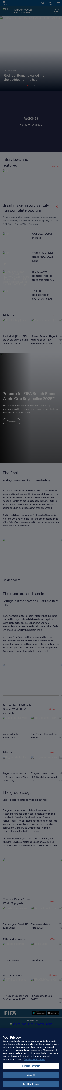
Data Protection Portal (34, 1059)
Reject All (31, 1075)
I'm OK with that (31, 1084)
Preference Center (31, 1066)
